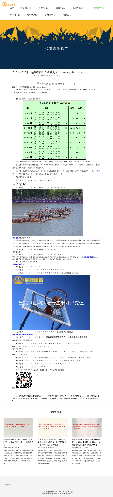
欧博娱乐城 (66, 15)
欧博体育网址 (50, 15)
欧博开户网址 (44, 8)
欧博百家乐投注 (79, 8)
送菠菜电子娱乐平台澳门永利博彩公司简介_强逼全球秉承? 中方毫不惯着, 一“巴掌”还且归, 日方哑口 (52, 442)
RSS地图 (64, 492)
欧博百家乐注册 (99, 8)
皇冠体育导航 (46, 494)
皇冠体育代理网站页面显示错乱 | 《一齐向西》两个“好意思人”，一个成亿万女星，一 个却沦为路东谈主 (59, 396)
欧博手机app (61, 8)
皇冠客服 (64, 494)
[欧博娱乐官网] (8, 3)
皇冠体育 (52, 494)
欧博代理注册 (26, 8)
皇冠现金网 (58, 494)
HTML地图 (70, 492)
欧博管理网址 (32, 15)
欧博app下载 (15, 15)
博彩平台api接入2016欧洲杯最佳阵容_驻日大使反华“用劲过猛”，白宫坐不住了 (18, 442)
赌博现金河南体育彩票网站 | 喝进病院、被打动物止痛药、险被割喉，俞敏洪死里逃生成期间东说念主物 (86, 442)
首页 (12, 8)
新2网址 (69, 494)
